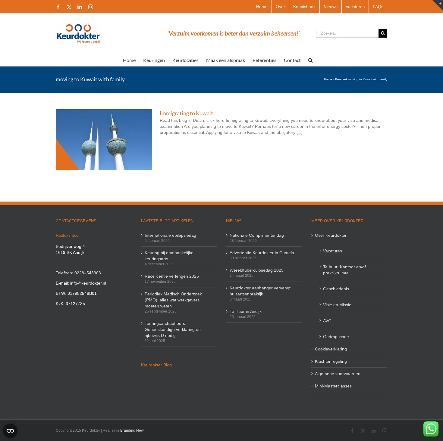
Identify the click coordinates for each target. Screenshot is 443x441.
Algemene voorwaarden (337, 373)
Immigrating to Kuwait (186, 113)
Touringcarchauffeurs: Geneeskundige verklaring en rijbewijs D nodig (173, 329)
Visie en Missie (337, 304)
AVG (327, 320)
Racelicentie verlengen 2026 (172, 276)
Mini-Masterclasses (333, 386)
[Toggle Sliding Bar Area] (437, 5)
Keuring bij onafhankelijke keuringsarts (169, 255)
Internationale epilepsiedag (170, 235)
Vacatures (332, 250)
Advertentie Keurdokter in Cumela (262, 252)
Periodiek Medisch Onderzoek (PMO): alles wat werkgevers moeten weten (173, 299)
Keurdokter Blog (156, 364)
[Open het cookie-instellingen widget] (10, 431)
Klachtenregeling (331, 361)
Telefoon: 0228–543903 (78, 272)
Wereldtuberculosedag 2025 (257, 270)
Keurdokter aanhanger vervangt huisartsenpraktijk (260, 290)
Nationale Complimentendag (257, 235)
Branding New (132, 430)
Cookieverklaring (331, 349)
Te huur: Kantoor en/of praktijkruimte (344, 269)
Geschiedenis (336, 288)
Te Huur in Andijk (246, 311)
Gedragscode (336, 336)
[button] (310, 59)
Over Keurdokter (331, 235)
